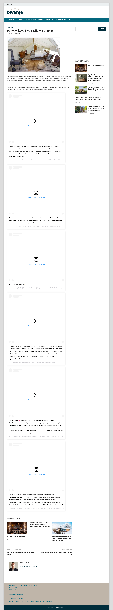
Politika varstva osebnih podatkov (30, 601)
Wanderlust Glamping (25, 436)
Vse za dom (10, 27)
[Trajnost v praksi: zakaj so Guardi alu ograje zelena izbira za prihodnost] (81, 87)
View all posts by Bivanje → (28, 566)
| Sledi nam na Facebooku (17, 598)
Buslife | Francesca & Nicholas (26, 288)
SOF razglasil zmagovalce (16, 536)
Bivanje (11, 19)
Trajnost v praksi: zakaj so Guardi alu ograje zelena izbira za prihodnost (96, 89)
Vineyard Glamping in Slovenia (26, 508)
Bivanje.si (60, 607)
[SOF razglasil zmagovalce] (17, 534)
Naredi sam (49, 19)
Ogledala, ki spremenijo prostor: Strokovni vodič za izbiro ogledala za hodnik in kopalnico (96, 77)
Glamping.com (26, 159)
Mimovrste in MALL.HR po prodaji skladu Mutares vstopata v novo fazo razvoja (39, 524)
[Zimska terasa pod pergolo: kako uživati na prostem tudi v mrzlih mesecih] (62, 534)
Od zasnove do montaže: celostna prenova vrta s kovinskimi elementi (96, 108)
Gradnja (20, 19)
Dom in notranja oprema (34, 19)
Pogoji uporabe (14, 601)
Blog (71, 19)
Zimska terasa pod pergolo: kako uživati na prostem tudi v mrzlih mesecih (61, 538)
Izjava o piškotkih (47, 601)
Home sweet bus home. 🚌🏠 (17, 284)
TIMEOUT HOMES (27, 226)
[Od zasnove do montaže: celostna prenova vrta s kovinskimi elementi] (81, 107)
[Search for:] (90, 29)
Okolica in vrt (61, 19)
